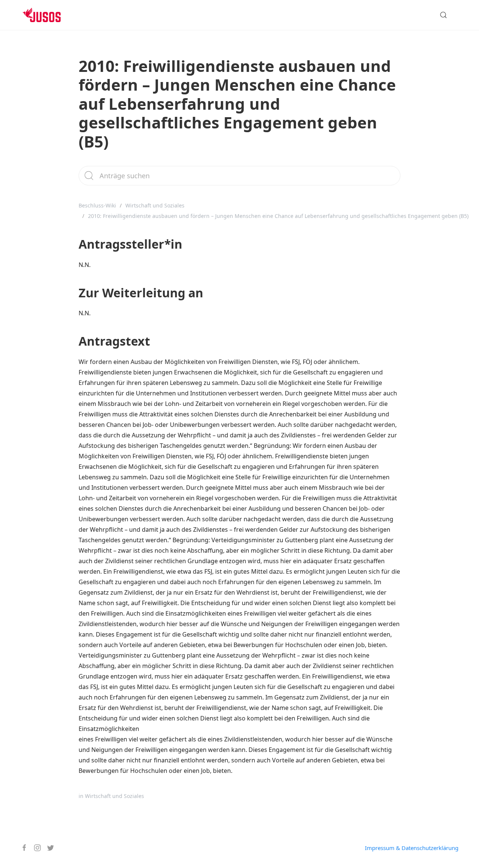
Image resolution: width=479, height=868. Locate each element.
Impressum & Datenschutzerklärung (411, 848)
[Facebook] (21, 848)
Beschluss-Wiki (97, 205)
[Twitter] (47, 848)
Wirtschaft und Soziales (154, 205)
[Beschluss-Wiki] (47, 15)
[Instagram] (34, 848)
